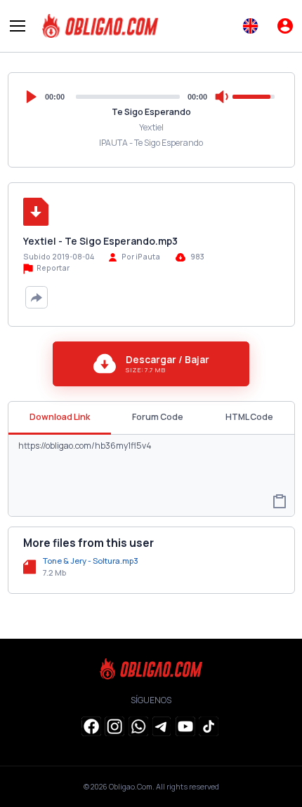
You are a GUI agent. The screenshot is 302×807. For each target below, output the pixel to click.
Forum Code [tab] (157, 417)
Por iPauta (141, 257)
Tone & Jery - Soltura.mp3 (90, 560)
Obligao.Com (130, 787)
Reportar (52, 268)
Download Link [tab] (59, 417)
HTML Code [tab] (249, 417)
